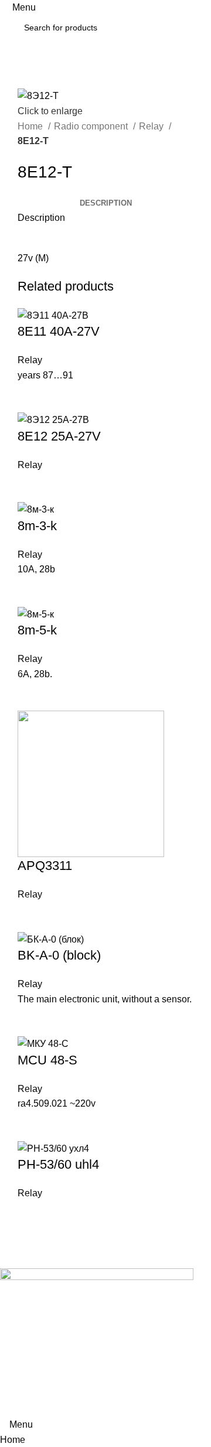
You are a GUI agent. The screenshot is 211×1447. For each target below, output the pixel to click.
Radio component (92, 126)
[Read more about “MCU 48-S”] (32, 1126)
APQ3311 (45, 865)
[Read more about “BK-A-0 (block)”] (32, 1021)
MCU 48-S (47, 1060)
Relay (152, 126)
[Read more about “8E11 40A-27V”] (32, 397)
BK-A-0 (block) (59, 955)
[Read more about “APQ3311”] (32, 916)
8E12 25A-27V (59, 436)
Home (31, 126)
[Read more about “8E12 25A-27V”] (32, 486)
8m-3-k (37, 525)
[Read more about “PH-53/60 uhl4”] (32, 1215)
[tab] (106, 203)
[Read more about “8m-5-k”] (32, 696)
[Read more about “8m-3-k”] (32, 591)
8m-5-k (37, 630)
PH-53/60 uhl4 (58, 1164)
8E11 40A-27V (59, 331)
